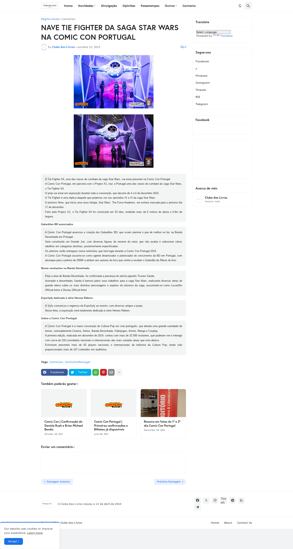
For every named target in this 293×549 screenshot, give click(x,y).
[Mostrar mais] (119, 372)
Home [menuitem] (68, 6)
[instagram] (215, 500)
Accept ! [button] (13, 541)
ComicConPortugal (77, 362)
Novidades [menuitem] (85, 6)
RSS (198, 97)
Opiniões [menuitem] (129, 6)
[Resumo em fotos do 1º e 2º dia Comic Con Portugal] (163, 403)
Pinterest (201, 75)
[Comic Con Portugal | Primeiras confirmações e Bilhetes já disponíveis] (113, 403)
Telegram (202, 104)
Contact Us (244, 522)
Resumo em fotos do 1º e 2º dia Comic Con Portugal (162, 423)
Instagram (203, 82)
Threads (201, 90)
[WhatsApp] (95, 372)
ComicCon (68, 19)
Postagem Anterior (58, 481)
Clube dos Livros (216, 197)
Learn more (35, 533)
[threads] (223, 500)
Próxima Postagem (169, 481)
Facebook (202, 61)
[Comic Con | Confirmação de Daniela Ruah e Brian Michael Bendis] (64, 403)
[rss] (241, 500)
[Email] (111, 372)
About (228, 522)
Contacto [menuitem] (189, 6)
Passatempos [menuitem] (150, 6)
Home (215, 522)
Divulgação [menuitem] (109, 6)
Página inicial (50, 19)
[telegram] (197, 507)
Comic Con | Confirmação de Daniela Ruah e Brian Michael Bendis (63, 425)
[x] (206, 500)
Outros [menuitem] (170, 6)
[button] (240, 6)
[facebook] (197, 500)
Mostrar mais (212, 201)
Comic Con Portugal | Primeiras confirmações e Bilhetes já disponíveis (111, 425)
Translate (226, 36)
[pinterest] (232, 500)
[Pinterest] (103, 372)
